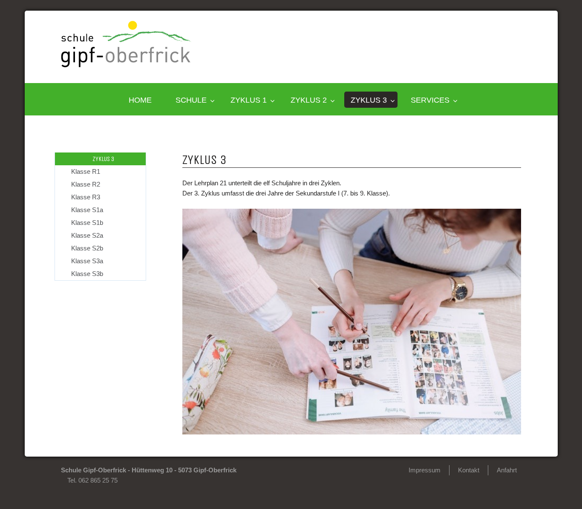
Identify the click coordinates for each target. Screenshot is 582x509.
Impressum (425, 470)
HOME (140, 100)
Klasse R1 (85, 171)
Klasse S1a (87, 209)
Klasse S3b (87, 273)
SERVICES (430, 100)
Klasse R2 (85, 184)
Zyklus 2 (309, 100)
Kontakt (468, 470)
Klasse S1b (87, 222)
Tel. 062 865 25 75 (92, 480)
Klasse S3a (87, 261)
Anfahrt (507, 470)
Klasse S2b (87, 248)
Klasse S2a (87, 235)
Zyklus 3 (369, 100)
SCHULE (191, 100)
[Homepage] (126, 65)
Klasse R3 (85, 197)
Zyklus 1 (248, 100)
